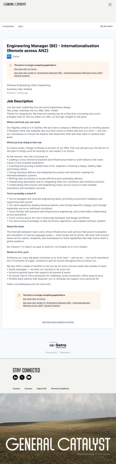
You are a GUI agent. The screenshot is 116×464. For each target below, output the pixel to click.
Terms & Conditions (60, 388)
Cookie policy (64, 352)
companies (8, 26)
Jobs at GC (42, 388)
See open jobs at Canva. (25, 69)
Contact (16, 388)
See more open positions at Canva (58, 322)
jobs (20, 26)
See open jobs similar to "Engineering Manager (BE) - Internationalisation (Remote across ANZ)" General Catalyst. (58, 74)
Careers (28, 388)
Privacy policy (51, 352)
